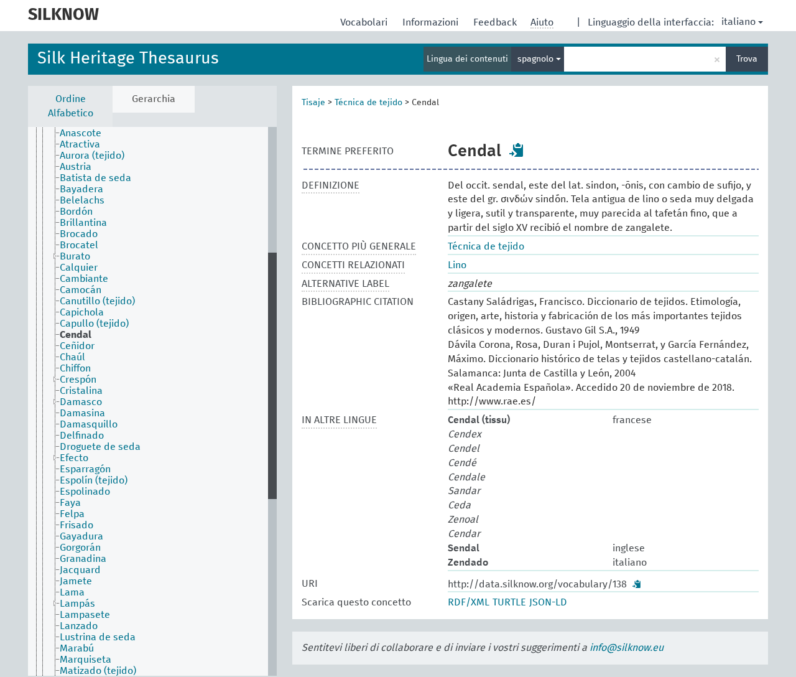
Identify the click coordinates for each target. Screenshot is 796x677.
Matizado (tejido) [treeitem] (98, 671)
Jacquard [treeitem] (80, 570)
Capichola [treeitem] (82, 312)
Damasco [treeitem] (81, 402)
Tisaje (313, 102)
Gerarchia (153, 99)
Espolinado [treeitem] (85, 492)
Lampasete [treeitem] (85, 615)
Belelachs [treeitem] (82, 200)
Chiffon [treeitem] (75, 368)
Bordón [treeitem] (76, 212)
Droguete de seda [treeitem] (100, 447)
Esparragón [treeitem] (85, 469)
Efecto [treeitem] (74, 458)
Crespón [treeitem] (78, 380)
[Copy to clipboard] (516, 150)
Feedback (496, 22)
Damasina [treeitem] (82, 413)
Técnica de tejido (368, 102)
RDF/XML (468, 602)
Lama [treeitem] (72, 592)
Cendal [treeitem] (75, 335)
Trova (746, 59)
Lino (457, 265)
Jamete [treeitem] (76, 581)
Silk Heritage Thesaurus (128, 58)
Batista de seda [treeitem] (95, 178)
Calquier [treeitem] (79, 268)
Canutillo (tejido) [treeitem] (97, 301)
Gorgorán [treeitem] (80, 548)
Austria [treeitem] (75, 167)
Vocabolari (365, 22)
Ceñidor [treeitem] (77, 346)
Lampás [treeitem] (77, 604)
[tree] (152, 401)
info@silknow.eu (627, 648)
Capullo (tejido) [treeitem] (94, 324)
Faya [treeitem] (70, 503)
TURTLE (509, 602)
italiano (738, 22)
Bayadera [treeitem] (81, 189)
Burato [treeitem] (75, 256)
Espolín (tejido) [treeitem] (93, 480)
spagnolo (536, 59)
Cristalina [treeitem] (81, 391)
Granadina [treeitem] (83, 559)
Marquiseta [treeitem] (85, 660)
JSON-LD (548, 602)
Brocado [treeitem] (79, 234)
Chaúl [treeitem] (72, 357)
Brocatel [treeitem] (79, 245)
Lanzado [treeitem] (79, 626)
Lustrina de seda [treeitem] (98, 637)
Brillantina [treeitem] (83, 223)
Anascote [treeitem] (80, 133)
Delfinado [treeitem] (82, 436)
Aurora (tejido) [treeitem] (92, 156)
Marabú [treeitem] (77, 648)
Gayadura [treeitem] (81, 536)
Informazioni (431, 22)
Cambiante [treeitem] (84, 279)
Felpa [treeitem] (72, 514)
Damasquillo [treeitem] (89, 424)
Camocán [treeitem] (80, 290)
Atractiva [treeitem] (80, 144)
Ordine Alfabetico (70, 106)
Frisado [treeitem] (76, 525)
